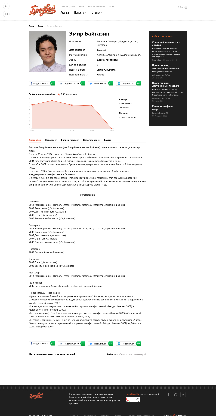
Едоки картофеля (162, 106)
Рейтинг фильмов (96, 6)
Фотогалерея (90, 140)
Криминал (112, 59)
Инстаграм (175, 394)
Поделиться (42, 83)
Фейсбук (168, 394)
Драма (101, 59)
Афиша (65, 12)
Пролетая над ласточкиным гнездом (165, 67)
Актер (40, 26)
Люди (81, 6)
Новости (79, 12)
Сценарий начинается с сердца (166, 43)
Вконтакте (182, 394)
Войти (180, 7)
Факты (107, 140)
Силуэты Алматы (106, 69)
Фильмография (69, 140)
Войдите (111, 354)
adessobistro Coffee (161, 75)
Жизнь (100, 74)
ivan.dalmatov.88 (160, 113)
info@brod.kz (132, 394)
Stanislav (156, 60)
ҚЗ (6, 14)
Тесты (111, 6)
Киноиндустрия (68, 6)
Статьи (96, 12)
